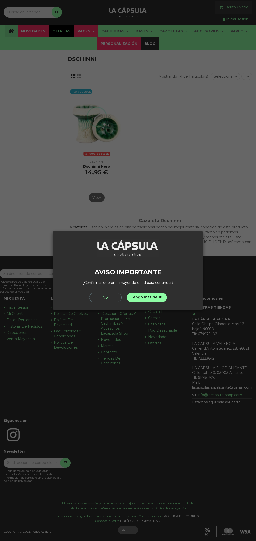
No (105, 297)
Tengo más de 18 (146, 297)
